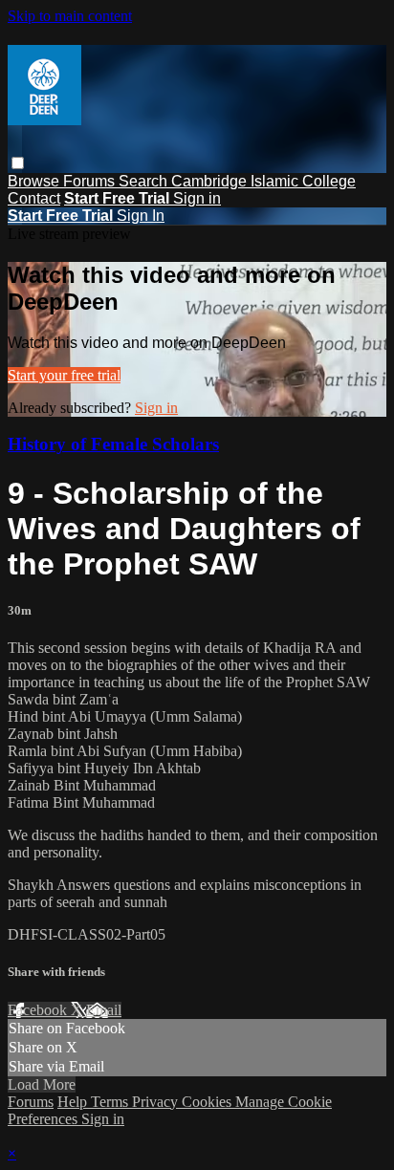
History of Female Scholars (113, 444)
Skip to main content (70, 16)
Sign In (140, 215)
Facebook (39, 1010)
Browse (35, 181)
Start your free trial (64, 375)
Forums (91, 181)
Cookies (208, 1102)
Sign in (197, 198)
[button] (17, 163)
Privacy (157, 1102)
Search (145, 181)
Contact (34, 198)
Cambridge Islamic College (263, 181)
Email (103, 1010)
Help (74, 1102)
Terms (111, 1102)
